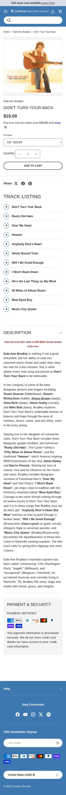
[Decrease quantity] (19, 154)
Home (7, 32)
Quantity (9, 153)
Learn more (48, 2)
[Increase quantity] (36, 154)
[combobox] (33, 20)
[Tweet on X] (16, 183)
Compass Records (21, 786)
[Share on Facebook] (23, 183)
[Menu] (6, 11)
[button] (60, 11)
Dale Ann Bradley (22, 32)
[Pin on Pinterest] (30, 183)
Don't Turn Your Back (45, 32)
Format (8, 135)
